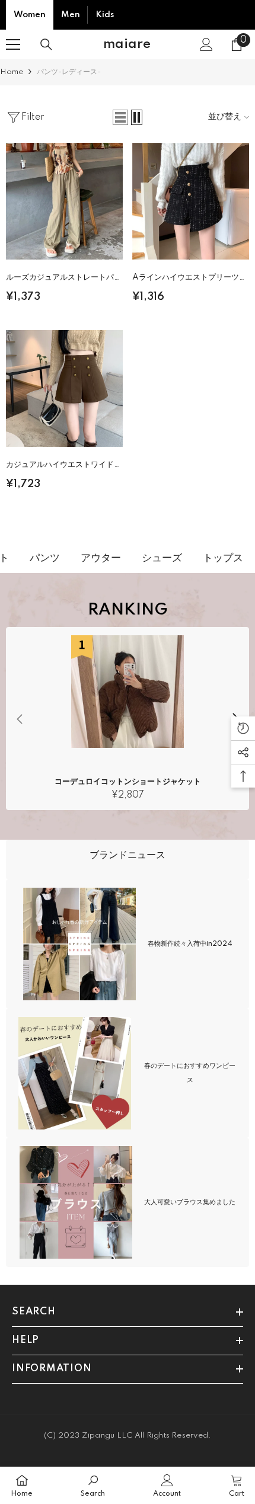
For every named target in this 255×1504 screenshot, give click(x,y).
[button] (120, 117)
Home (11, 72)
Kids (104, 15)
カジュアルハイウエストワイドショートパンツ (64, 466)
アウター (94, 558)
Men (70, 15)
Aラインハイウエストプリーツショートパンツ (189, 279)
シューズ (155, 558)
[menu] (13, 44)
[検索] (46, 44)
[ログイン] (206, 44)
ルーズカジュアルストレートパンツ (64, 279)
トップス (216, 558)
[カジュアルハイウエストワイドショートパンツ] (64, 388)
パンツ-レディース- (69, 72)
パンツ (38, 558)
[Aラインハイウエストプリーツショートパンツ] (190, 201)
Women (30, 15)
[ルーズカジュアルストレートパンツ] (64, 201)
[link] (127, 859)
